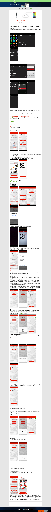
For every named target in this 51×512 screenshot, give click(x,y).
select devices (30, 8)
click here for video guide (28, 12)
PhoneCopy (11, 180)
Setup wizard (12, 121)
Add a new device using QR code (14, 181)
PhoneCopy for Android (15, 117)
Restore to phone (13, 124)
